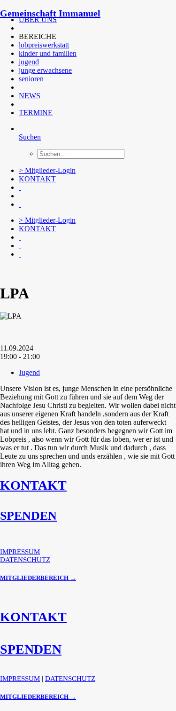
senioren (31, 79)
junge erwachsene (45, 70)
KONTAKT (37, 179)
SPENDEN (28, 516)
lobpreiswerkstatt (44, 45)
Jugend (29, 372)
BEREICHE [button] (37, 36)
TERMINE (36, 113)
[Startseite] (70, 270)
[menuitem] (87, 20)
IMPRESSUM (20, 551)
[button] (20, 28)
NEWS (29, 96)
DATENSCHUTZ (25, 559)
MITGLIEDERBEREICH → (38, 577)
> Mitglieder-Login (47, 170)
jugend (29, 62)
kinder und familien (48, 53)
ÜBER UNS (38, 19)
